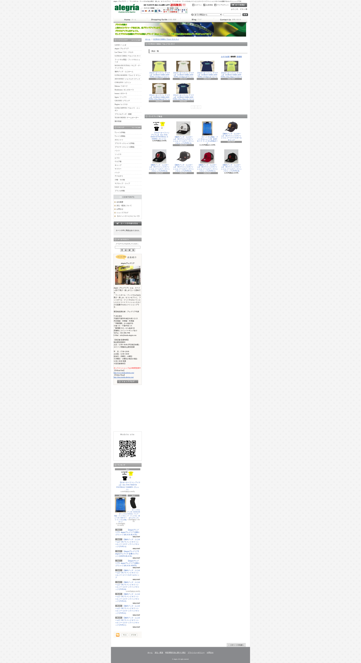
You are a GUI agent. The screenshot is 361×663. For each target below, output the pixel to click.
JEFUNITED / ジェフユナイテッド (127, 79)
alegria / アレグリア (122, 49)
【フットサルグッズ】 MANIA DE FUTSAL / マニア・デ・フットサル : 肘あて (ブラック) (133, 514)
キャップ (118, 165)
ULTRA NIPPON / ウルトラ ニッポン (127, 109)
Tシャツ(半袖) (120, 132)
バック (117, 173)
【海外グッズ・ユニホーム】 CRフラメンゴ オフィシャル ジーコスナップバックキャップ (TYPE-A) (183, 140)
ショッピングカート (238, 5)
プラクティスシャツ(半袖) (124, 143)
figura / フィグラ (121, 97)
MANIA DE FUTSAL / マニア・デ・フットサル (128, 67)
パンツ (117, 151)
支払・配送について (163, 20)
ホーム (130, 20)
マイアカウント (223, 5)
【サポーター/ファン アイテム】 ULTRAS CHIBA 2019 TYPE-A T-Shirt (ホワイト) (183, 75)
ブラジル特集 (120, 191)
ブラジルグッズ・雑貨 (123, 114)
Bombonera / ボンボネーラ (124, 90)
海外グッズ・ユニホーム (124, 72)
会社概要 (119, 202)
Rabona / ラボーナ (121, 86)
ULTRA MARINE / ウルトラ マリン (128, 75)
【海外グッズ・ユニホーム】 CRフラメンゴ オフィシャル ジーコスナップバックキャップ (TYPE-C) (207, 168)
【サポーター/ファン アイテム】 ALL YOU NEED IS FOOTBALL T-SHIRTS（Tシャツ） (128, 485)
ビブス (117, 158)
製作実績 (118, 121)
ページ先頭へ (236, 645)
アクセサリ (119, 176)
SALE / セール (120, 187)
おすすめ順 (225, 57)
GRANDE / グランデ (122, 101)
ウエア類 (118, 162)
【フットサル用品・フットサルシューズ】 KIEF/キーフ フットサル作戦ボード (120, 518)
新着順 (239, 57)
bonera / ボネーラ (121, 93)
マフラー (118, 169)
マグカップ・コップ (122, 183)
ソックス (118, 154)
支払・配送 (159, 653)
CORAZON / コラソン (123, 82)
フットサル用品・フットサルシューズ (127, 61)
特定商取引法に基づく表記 (175, 653)
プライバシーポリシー (196, 653)
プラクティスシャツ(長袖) (124, 147)
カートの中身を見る (128, 223)
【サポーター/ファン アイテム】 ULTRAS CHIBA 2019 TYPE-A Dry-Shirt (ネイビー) (183, 97)
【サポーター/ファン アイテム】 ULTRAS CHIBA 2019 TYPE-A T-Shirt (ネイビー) (207, 75)
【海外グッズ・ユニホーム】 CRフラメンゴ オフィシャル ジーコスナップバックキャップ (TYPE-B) (231, 168)
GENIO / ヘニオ (120, 45)
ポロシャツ (119, 140)
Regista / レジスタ (121, 104)
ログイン (198, 5)
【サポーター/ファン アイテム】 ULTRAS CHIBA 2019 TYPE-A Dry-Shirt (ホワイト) (159, 97)
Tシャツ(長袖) (120, 136)
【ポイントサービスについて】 (128, 216)
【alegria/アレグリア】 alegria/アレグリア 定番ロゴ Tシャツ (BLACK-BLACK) (127, 532)
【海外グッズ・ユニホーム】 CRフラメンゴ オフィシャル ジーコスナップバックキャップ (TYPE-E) (159, 168)
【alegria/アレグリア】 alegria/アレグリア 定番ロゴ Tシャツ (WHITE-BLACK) (127, 553)
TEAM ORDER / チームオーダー (127, 118)
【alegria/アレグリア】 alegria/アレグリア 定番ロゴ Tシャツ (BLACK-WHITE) (127, 563)
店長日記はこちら (127, 381)
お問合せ (230, 20)
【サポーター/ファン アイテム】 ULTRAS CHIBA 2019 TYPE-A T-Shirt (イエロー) (159, 75)
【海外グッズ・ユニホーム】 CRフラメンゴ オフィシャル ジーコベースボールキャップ (231, 137)
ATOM (133, 634)
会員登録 (209, 5)
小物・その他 (120, 180)
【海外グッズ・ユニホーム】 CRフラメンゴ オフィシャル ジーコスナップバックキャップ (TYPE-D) (183, 168)
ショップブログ (197, 20)
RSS (124, 634)
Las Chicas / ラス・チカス (124, 52)
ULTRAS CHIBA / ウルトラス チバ (127, 56)
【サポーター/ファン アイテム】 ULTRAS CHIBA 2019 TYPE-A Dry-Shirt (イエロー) (231, 75)
